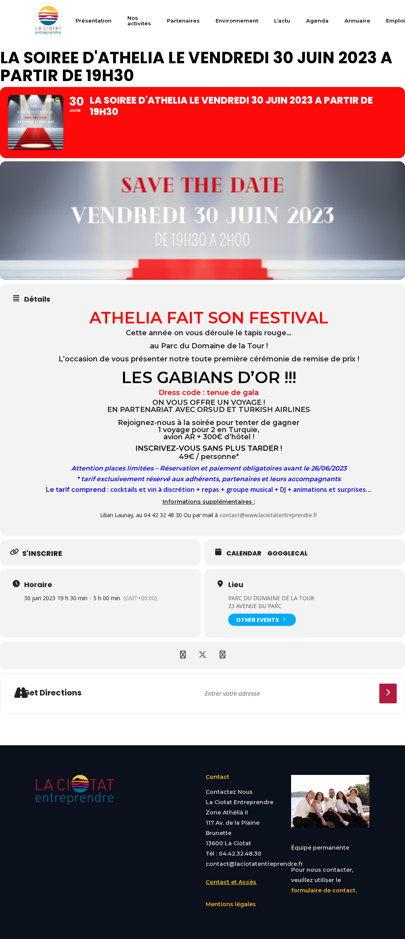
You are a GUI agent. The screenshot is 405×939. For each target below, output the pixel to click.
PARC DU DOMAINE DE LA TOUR (271, 598)
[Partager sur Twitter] (202, 655)
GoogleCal (287, 553)
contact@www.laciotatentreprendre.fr (268, 515)
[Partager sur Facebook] (183, 655)
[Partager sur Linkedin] (222, 655)
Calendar (243, 553)
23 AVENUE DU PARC (255, 606)
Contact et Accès (231, 882)
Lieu (235, 584)
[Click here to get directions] (388, 693)
